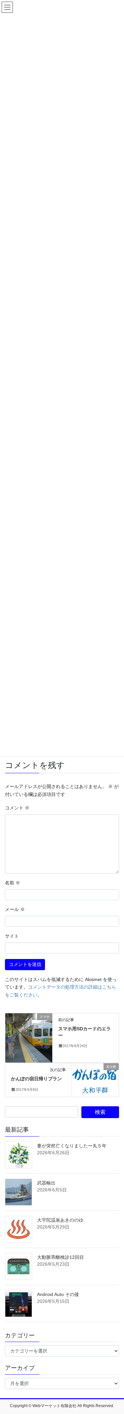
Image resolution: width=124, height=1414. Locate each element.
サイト (12, 936)
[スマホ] (28, 1037)
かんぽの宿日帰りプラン (36, 1078)
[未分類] (95, 1076)
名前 (12, 882)
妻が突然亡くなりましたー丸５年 (71, 1145)
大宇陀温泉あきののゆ (60, 1220)
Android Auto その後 (58, 1294)
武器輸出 (46, 1183)
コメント (17, 807)
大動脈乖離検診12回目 (60, 1257)
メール (15, 909)
